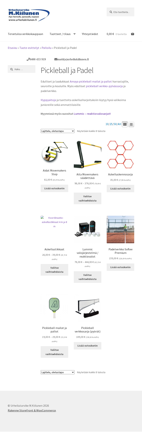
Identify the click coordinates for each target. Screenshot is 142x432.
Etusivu (12, 48)
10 (107, 124)
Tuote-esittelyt (29, 48)
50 (115, 124)
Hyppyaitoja (48, 100)
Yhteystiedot (90, 34)
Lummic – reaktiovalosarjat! (92, 113)
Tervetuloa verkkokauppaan (25, 34)
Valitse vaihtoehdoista (88, 198)
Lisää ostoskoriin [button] (54, 188)
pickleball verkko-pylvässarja (104, 86)
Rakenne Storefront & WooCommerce (32, 410)
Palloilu (46, 48)
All (119, 124)
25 (111, 124)
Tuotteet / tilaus (60, 34)
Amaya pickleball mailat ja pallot (91, 81)
